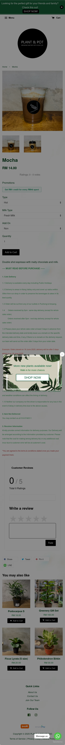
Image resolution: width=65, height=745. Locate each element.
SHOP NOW (32, 377)
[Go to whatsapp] (58, 736)
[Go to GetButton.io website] (58, 742)
